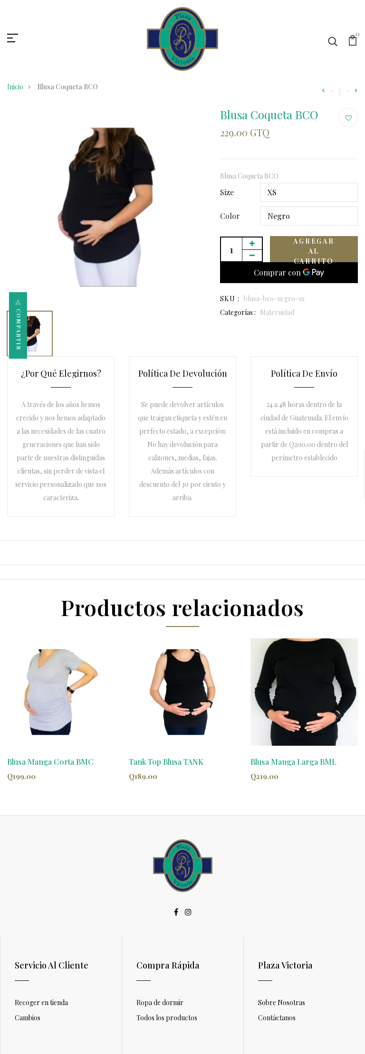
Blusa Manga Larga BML (293, 762)
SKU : (230, 298)
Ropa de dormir (159, 1002)
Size (227, 192)
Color (230, 216)
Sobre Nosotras (281, 1002)
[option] (106, 207)
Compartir (18, 330)
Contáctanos (277, 1017)
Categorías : (238, 312)
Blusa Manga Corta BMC (50, 762)
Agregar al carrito (314, 249)
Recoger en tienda (41, 1002)
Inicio (15, 86)
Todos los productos (166, 1017)
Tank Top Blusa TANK (166, 762)
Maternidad (277, 312)
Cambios (27, 1017)
